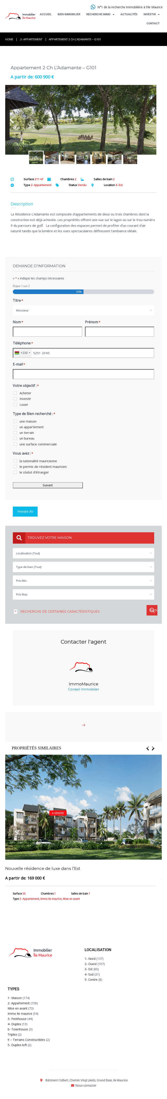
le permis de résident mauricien (43, 466)
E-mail (19, 364)
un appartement (32, 427)
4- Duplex (14, 1024)
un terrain (27, 432)
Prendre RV (25, 511)
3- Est (89, 969)
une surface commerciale (38, 444)
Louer (24, 404)
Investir (150, 14)
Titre (18, 300)
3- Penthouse (17, 1019)
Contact (153, 23)
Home (9, 39)
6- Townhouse (18, 1029)
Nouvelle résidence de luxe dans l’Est (42, 868)
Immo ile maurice (20, 1013)
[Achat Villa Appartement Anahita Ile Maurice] (83, 120)
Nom (18, 322)
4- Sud (89, 974)
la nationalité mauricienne (38, 461)
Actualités (128, 14)
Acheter (25, 393)
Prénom (92, 322)
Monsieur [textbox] (22, 310)
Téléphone (23, 343)
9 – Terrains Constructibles (26, 1040)
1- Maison (15, 998)
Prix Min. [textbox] (21, 581)
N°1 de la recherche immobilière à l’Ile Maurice (130, 7)
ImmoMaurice (83, 683)
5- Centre (91, 979)
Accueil (46, 14)
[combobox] (83, 310)
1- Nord (90, 959)
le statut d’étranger (34, 472)
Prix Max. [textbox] (22, 594)
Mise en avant (17, 1008)
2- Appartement (31, 39)
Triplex (12, 1034)
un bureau (27, 438)
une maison (28, 421)
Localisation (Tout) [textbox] (28, 553)
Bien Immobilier (69, 14)
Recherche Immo (98, 14)
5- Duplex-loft (17, 1045)
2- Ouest (91, 964)
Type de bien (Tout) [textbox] (28, 567)
